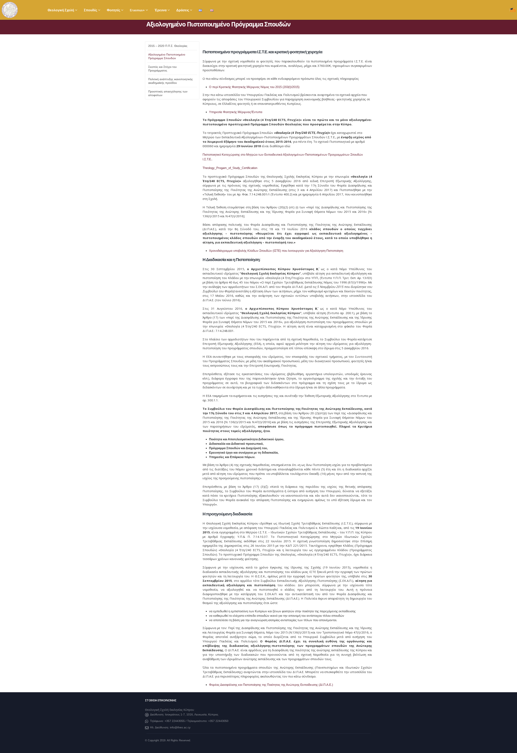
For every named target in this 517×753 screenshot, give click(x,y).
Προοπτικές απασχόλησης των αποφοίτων (167, 93)
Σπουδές (90, 10)
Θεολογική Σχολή (61, 10)
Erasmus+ (137, 10)
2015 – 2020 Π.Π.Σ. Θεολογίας (167, 45)
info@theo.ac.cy (180, 727)
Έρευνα (160, 10)
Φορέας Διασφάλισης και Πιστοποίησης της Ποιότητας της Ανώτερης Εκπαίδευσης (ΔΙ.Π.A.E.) (271, 684)
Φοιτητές (113, 10)
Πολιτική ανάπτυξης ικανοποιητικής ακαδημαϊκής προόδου (170, 81)
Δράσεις (182, 10)
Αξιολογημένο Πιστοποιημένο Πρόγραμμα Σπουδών (166, 56)
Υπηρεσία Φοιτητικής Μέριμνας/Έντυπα (235, 112)
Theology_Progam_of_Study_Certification (230, 168)
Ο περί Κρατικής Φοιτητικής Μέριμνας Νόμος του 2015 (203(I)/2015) (254, 87)
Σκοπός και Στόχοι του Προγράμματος (162, 68)
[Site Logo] (10, 10)
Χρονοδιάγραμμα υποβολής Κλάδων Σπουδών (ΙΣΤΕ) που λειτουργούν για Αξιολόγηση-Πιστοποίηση (276, 250)
